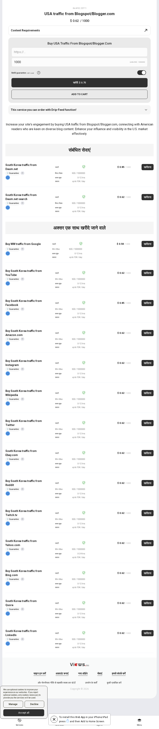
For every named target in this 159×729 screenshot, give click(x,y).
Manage (13, 704)
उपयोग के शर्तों (91, 682)
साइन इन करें (40, 673)
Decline (34, 704)
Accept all (23, 712)
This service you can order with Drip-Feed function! (43, 109)
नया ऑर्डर (83, 673)
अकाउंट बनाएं (62, 673)
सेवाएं (99, 673)
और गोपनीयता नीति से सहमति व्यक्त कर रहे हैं (56, 682)
